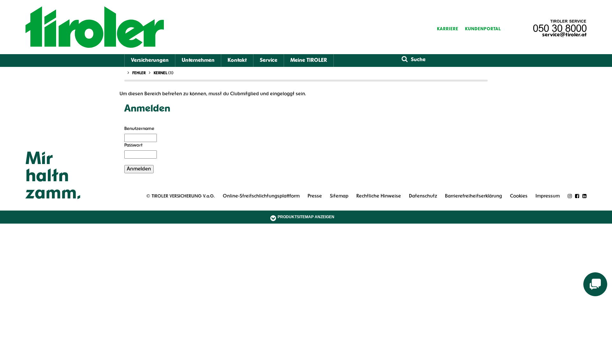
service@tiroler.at (564, 35)
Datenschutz (423, 196)
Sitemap (339, 196)
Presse (315, 196)
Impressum (548, 196)
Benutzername (139, 128)
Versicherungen (150, 60)
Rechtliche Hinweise (378, 196)
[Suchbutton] (405, 59)
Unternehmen (198, 60)
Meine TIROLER (308, 60)
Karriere (447, 29)
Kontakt (237, 60)
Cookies (519, 196)
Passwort (133, 145)
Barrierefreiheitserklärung (473, 196)
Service (268, 60)
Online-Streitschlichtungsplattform (261, 196)
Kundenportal (483, 29)
